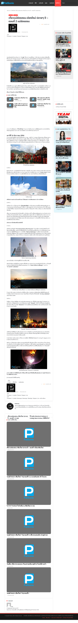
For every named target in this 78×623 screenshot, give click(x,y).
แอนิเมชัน (41, 3)
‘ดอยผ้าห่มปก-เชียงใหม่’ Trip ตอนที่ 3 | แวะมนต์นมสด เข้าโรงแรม (26, 477)
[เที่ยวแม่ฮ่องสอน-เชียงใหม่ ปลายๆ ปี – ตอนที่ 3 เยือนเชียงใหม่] (29, 434)
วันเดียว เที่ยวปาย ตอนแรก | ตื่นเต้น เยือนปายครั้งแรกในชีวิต (21, 105)
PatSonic (18, 32)
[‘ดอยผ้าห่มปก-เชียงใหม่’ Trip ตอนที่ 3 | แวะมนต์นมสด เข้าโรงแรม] (29, 463)
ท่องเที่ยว (10, 15)
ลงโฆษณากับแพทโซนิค (61, 106)
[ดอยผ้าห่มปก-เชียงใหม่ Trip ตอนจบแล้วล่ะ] (33, 105)
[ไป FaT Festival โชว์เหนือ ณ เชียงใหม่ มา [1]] (29, 492)
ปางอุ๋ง (9, 382)
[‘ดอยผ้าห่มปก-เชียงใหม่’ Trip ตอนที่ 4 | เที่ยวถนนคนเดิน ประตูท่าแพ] (29, 521)
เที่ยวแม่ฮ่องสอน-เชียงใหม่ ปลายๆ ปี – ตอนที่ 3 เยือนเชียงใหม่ (25, 447)
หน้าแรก (9, 10)
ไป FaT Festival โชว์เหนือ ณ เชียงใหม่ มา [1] (21, 506)
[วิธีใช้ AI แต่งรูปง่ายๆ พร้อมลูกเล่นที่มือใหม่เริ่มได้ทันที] (63, 200)
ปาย (12, 606)
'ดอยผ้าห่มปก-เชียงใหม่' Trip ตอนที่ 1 (18, 593)
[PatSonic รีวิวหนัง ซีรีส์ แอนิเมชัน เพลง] (7, 3)
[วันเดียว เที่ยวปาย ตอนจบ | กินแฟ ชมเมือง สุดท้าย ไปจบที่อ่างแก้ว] (29, 550)
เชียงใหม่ (15, 382)
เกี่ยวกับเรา (48, 617)
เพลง (46, 3)
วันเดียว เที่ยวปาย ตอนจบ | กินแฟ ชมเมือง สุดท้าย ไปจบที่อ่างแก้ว (26, 564)
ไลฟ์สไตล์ (58, 3)
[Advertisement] (29, 46)
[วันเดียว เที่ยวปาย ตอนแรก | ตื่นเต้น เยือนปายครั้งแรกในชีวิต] (10, 105)
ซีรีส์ (36, 3)
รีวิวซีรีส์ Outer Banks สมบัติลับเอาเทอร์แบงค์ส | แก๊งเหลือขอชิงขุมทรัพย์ (63, 190)
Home (43, 617)
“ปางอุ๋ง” (23, 57)
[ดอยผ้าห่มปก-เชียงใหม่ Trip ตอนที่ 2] (10, 99)
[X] (18, 411)
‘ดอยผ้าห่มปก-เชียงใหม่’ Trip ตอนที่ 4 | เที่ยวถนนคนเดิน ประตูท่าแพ (27, 535)
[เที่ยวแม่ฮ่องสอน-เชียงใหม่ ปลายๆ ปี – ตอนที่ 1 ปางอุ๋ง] (33, 99)
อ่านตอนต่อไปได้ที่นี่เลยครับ (13, 377)
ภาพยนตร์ (31, 3)
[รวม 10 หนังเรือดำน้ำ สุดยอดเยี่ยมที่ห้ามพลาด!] (63, 166)
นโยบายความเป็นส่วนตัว (56, 617)
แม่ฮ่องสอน (21, 382)
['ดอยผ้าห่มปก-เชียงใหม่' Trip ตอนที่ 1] (29, 579)
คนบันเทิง (52, 3)
